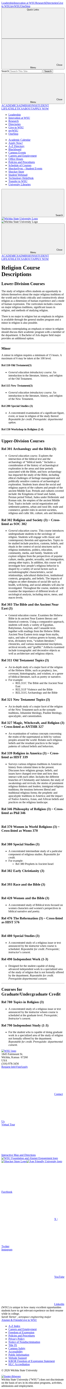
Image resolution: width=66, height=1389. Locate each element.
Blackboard (14, 149)
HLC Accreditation (19, 1364)
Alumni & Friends (11, 1320)
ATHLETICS (15, 108)
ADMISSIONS (27, 105)
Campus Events (17, 152)
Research (40, 2)
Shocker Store (16, 171)
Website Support (17, 1357)
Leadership (7, 2)
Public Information (18, 1354)
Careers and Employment (22, 155)
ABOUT (28, 108)
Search (5, 71)
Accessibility (15, 1351)
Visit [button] (18, 1066)
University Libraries (19, 184)
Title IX (12, 1345)
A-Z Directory (16, 146)
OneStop (25, 6)
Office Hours (15, 158)
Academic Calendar (19, 139)
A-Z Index (14, 1326)
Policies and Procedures (21, 162)
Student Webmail (17, 174)
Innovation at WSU (24, 2)
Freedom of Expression (21, 1332)
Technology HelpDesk (21, 178)
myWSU (15, 6)
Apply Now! (15, 142)
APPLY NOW (41, 108)
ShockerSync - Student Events (25, 168)
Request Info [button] (8, 1066)
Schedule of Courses (19, 165)
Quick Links (33, 9)
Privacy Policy (16, 1338)
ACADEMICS (9, 105)
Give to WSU (16, 127)
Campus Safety (16, 1348)
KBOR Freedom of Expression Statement (31, 1361)
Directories (52, 2)
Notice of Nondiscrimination (24, 1341)
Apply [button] (24, 1066)
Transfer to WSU (17, 181)
